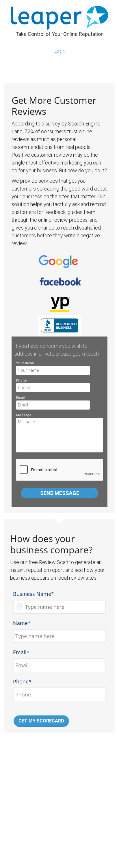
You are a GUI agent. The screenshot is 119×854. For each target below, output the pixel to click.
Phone (21, 380)
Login (60, 51)
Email (20, 398)
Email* (21, 652)
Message (23, 415)
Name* (22, 623)
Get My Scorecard (41, 721)
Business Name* (33, 593)
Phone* (22, 681)
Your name (25, 363)
